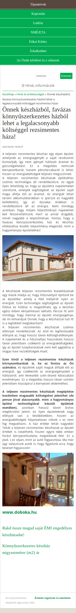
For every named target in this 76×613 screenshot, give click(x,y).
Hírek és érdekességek (30, 94)
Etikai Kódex (38, 41)
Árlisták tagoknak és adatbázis (53, 597)
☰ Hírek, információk (38, 85)
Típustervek (38, 4)
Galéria (38, 23)
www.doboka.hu (19, 512)
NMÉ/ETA (38, 32)
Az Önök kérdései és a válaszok (38, 60)
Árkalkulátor (38, 51)
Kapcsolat (38, 13)
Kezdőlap (8, 94)
